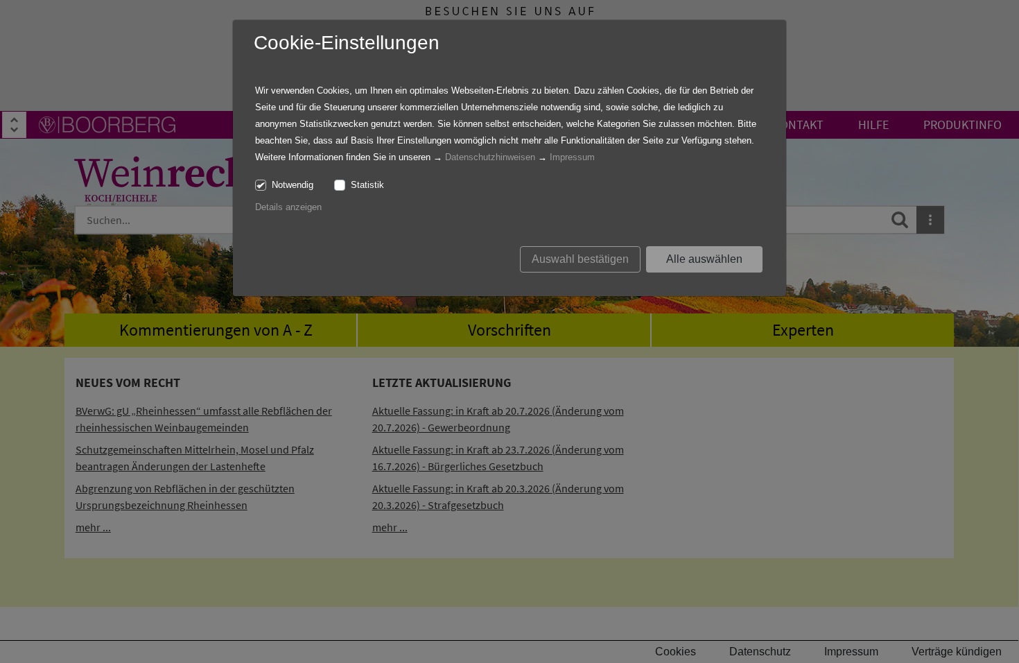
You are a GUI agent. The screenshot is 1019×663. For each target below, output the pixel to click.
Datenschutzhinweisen (490, 157)
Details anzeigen (288, 207)
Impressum (572, 157)
